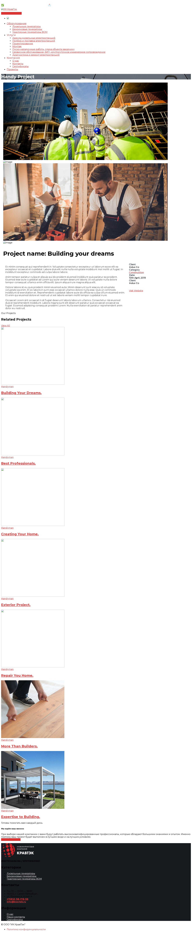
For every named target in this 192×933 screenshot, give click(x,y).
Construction (136, 272)
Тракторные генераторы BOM (24, 879)
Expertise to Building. (20, 817)
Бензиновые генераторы (21, 876)
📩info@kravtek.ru (58, 5)
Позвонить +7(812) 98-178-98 (17, 2)
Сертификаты (15, 919)
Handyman (7, 386)
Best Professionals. (18, 463)
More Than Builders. (19, 746)
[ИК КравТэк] (9, 9)
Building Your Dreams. (21, 393)
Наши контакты (16, 917)
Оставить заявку (11, 839)
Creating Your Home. (20, 534)
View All (5, 325)
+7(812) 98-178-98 (17, 899)
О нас (10, 914)
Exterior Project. (16, 605)
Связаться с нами (11, 13)
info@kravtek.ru (16, 901)
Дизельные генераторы (21, 873)
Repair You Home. (17, 675)
